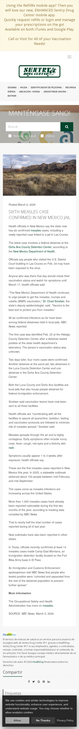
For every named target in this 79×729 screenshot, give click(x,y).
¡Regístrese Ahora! (55, 91)
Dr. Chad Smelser (53, 301)
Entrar (12, 95)
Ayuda (23, 87)
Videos (50, 136)
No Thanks (43, 720)
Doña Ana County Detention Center (30, 247)
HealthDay (38, 662)
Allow (17, 720)
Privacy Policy (65, 720)
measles (36, 230)
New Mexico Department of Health (34, 251)
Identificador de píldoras (46, 87)
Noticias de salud (25, 136)
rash (11, 447)
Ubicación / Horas (29, 91)
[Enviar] (66, 126)
